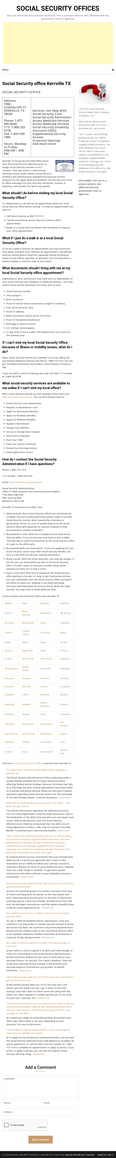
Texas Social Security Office (27, 763)
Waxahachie (46, 751)
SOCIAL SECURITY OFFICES (57, 8)
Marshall (44, 694)
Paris (42, 714)
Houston (9, 678)
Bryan (43, 622)
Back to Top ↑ (106, 1154)
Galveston (65, 658)
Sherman (9, 741)
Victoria (9, 751)
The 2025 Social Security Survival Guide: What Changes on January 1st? (94, 112)
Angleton (64, 603)
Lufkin (25, 694)
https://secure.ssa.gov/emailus (25, 482)
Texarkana (45, 741)
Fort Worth (27, 658)
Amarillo (44, 603)
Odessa (64, 704)
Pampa (25, 714)
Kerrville (26, 686)
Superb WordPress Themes (80, 1154)
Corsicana (45, 632)
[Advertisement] (58, 43)
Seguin (63, 733)
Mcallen (64, 694)
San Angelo (46, 724)
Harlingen (65, 668)
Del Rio (63, 642)
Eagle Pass (27, 650)
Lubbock (9, 694)
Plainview (9, 724)
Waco (25, 751)
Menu (5, 69)
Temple (26, 741)
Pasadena (65, 714)
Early (42, 650)
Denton (8, 650)
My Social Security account (17, 397)
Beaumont (45, 613)
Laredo (44, 686)
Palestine (9, 714)
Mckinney (9, 704)
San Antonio (11, 733)
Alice (24, 603)
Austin (8, 613)
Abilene (8, 603)
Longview (65, 686)
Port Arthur (28, 724)
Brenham (9, 622)
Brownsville (28, 622)
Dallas (63, 632)
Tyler (62, 741)
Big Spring (65, 613)
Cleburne (64, 622)
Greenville (45, 668)
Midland (26, 704)
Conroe (8, 632)
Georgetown (11, 668)
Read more (65, 797)
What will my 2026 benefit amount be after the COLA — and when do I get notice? (94, 125)
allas (8, 642)
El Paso (63, 650)
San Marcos (46, 733)
